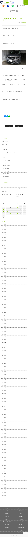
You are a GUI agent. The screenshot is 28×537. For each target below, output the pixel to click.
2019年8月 (4, 449)
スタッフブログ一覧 (5, 141)
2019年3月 (4, 463)
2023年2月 (4, 336)
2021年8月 (4, 385)
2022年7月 (4, 355)
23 (24, 211)
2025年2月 (4, 272)
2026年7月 (4, 226)
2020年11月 (4, 409)
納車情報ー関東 (6, 176)
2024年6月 (4, 293)
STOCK (5, 5)
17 (3, 211)
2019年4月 (4, 460)
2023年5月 (4, 328)
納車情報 (21, 530)
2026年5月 (4, 232)
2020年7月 (4, 420)
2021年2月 (4, 401)
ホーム (7, 532)
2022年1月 (4, 371)
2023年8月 (4, 320)
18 (7, 211)
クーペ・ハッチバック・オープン (9, 152)
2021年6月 (4, 390)
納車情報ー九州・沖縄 (7, 165)
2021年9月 (4, 382)
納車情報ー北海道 (6, 168)
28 (17, 213)
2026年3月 (4, 237)
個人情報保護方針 (21, 527)
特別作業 (7, 519)
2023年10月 (4, 315)
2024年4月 (4, 299)
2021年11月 (4, 377)
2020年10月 (4, 412)
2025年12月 (4, 245)
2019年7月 (4, 452)
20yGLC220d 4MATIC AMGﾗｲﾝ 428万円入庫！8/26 (11, 196)
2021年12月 (4, 374)
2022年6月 (4, 358)
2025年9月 (4, 253)
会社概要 (7, 527)
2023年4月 (4, 331)
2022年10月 (4, 347)
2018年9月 (4, 479)
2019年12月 (4, 438)
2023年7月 (4, 323)
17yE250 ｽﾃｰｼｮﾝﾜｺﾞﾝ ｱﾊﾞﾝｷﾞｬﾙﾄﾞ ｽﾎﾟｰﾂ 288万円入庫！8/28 (13, 188)
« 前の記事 (9, 126)
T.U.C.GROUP (21, 532)
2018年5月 (4, 489)
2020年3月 (4, 430)
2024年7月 (4, 291)
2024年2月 (4, 304)
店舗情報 (7, 513)
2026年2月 (4, 240)
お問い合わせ (21, 524)
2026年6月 (4, 229)
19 (10, 211)
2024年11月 (4, 280)
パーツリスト (7, 510)
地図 (21, 513)
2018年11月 (4, 473)
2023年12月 (4, 310)
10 (3, 209)
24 (3, 213)
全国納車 (7, 516)
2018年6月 (4, 487)
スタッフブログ (7, 530)
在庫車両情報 (7, 508)
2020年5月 (4, 425)
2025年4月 (4, 267)
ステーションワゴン (6, 155)
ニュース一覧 (4, 144)
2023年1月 (4, 339)
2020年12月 (4, 406)
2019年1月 (4, 468)
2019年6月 (4, 454)
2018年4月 (4, 492)
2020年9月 (4, 414)
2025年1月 (4, 275)
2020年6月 (4, 422)
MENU (25, 2)
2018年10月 (4, 476)
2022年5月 (4, 361)
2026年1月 (4, 242)
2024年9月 (4, 285)
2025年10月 (4, 251)
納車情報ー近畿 (6, 173)
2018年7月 (4, 484)
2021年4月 (4, 395)
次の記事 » (19, 126)
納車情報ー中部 (6, 163)
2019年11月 (4, 441)
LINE (14, 5)
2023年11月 (4, 312)
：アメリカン (4, 191)
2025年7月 (4, 259)
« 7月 (3, 217)
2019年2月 (4, 465)
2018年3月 (4, 495)
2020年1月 (4, 436)
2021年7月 (4, 387)
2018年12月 (4, 471)
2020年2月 (4, 433)
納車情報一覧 (4, 146)
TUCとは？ (21, 510)
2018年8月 (4, 481)
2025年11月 (4, 248)
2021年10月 (4, 379)
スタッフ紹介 (21, 521)
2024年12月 (4, 277)
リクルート (7, 524)
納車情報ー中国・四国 (7, 160)
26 (10, 213)
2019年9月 (4, 446)
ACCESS (10, 5)
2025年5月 (4, 264)
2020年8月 (4, 417)
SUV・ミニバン (6, 149)
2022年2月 (4, 369)
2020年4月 (4, 428)
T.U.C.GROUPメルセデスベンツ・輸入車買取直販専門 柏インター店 (10, 2)
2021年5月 (4, 393)
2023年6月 (4, 326)
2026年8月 (4, 224)
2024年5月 (4, 296)
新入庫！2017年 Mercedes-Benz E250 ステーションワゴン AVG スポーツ (14, 185)
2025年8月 (4, 256)
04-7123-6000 (22, 5)
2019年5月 (4, 457)
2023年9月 (4, 318)
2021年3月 (4, 398)
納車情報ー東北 (6, 171)
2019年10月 (4, 444)
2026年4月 (4, 234)
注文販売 (21, 516)
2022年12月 (4, 342)
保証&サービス (21, 508)
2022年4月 (4, 363)
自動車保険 (21, 519)
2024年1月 (4, 307)
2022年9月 (4, 350)
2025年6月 (4, 261)
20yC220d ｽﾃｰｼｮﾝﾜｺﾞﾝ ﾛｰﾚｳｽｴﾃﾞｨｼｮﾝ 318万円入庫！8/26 (12, 194)
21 (17, 211)
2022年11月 (4, 344)
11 (7, 209)
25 (7, 213)
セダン (4, 157)
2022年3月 (4, 366)
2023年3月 (4, 334)
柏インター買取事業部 (7, 521)
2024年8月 (4, 288)
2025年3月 (4, 269)
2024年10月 (4, 283)
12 (10, 209)
